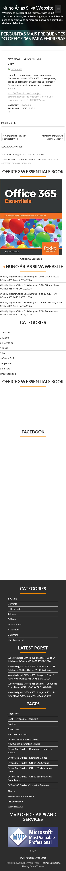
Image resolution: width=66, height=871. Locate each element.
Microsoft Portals (17, 734)
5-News (4, 352)
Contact (12, 723)
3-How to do (7, 342)
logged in (19, 154)
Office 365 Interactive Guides (23, 739)
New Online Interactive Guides (24, 743)
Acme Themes (37, 866)
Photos (11, 791)
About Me (13, 713)
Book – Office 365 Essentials (23, 718)
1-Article (5, 332)
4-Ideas (4, 347)
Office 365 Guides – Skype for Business (28, 785)
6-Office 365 (7, 358)
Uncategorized (8, 373)
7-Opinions (6, 363)
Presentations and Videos (21, 796)
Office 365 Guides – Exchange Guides (27, 757)
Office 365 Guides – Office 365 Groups (28, 762)
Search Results (15, 806)
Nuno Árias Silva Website (27, 8)
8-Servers (5, 368)
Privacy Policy (15, 801)
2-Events (4, 337)
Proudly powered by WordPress (22, 862)
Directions (13, 729)
